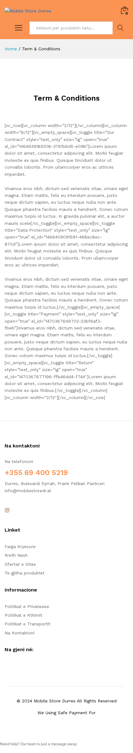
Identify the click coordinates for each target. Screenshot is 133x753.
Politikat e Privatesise (27, 606)
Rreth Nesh (16, 555)
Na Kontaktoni (19, 632)
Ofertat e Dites (20, 564)
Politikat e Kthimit (23, 615)
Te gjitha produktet (25, 572)
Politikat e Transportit (27, 623)
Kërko (120, 27)
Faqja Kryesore (20, 546)
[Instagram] (7, 510)
